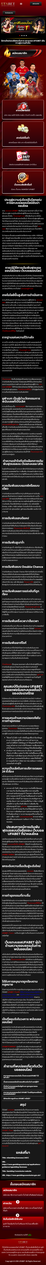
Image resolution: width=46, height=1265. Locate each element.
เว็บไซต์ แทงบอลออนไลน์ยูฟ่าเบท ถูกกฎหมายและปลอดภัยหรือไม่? (20, 1087)
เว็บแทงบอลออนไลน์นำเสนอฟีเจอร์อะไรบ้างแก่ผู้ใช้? (21, 1082)
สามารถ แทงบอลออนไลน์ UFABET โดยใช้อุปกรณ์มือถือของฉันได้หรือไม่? (22, 1093)
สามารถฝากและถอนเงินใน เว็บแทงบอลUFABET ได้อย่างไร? (21, 1076)
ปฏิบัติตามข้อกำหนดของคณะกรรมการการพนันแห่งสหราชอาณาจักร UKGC (21, 995)
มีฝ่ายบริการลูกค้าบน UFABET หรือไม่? (16, 1098)
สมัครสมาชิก (19, 53)
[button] (21, 4)
